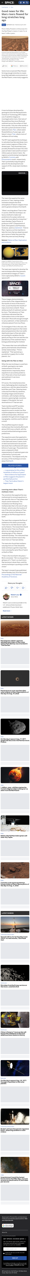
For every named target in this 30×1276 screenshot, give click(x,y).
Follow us (15, 66)
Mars (12, 7)
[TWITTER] (21, 595)
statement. (19, 228)
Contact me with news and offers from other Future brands (15, 1253)
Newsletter (25, 66)
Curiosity (12, 157)
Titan (14, 134)
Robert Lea (11, 24)
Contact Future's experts (9, 1236)
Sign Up (15, 1258)
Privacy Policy (17, 1264)
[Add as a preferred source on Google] (8, 1225)
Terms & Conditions (10, 1265)
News (3, 25)
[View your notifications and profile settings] (24, 2)
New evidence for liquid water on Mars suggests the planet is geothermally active (14, 477)
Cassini (22, 276)
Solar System (5, 7)
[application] (15, 182)
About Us (4, 1232)
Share (5, 66)
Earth (11, 461)
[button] (27, 2)
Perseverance (6, 159)
